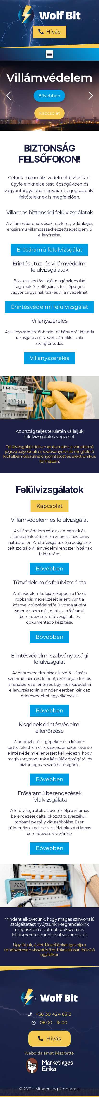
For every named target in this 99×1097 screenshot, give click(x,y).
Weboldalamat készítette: (49, 1053)
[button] (50, 32)
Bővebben (49, 95)
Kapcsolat (49, 113)
